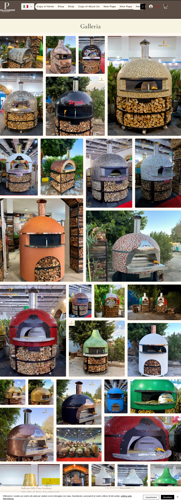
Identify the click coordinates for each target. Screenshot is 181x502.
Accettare (167, 497)
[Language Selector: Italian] (27, 6)
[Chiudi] (177, 497)
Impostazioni (151, 497)
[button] (165, 6)
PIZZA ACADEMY (125, 488)
